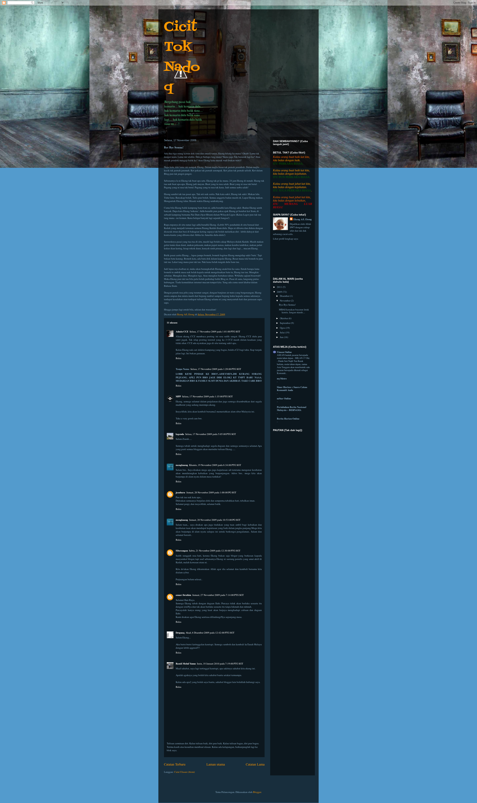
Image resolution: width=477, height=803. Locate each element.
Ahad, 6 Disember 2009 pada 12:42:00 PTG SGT (210, 632)
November (285, 300)
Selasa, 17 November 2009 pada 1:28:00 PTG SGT (215, 369)
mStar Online (284, 398)
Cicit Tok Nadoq (182, 57)
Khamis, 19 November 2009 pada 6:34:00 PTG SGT (215, 465)
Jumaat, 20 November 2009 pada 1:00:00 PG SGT (211, 492)
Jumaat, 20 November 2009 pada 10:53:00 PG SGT (214, 519)
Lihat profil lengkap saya (285, 238)
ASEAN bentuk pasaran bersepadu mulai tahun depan (292, 356)
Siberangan (182, 550)
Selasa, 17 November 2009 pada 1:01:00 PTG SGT (214, 331)
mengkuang (182, 465)
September (285, 323)
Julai (282, 332)
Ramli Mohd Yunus (186, 663)
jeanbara (180, 492)
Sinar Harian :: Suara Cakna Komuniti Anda (292, 388)
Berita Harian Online (288, 418)
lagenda (180, 434)
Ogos (283, 327)
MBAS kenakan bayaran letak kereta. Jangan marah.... (294, 311)
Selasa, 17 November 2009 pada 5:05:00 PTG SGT (210, 434)
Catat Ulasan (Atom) (184, 772)
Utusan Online (284, 352)
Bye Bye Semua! (287, 304)
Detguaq (180, 632)
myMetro (282, 378)
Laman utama (215, 764)
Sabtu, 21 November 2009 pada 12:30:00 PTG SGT (214, 550)
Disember (285, 296)
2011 (280, 287)
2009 (280, 291)
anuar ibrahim (183, 595)
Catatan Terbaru (174, 764)
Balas (178, 358)
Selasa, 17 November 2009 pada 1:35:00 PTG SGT (207, 396)
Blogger (257, 792)
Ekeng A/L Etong (302, 219)
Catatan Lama (255, 764)
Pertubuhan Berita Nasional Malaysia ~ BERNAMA (291, 408)
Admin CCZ (182, 331)
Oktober (284, 318)
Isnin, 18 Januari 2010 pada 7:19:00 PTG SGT (220, 663)
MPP (178, 396)
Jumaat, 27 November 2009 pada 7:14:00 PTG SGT (218, 595)
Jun (282, 337)
